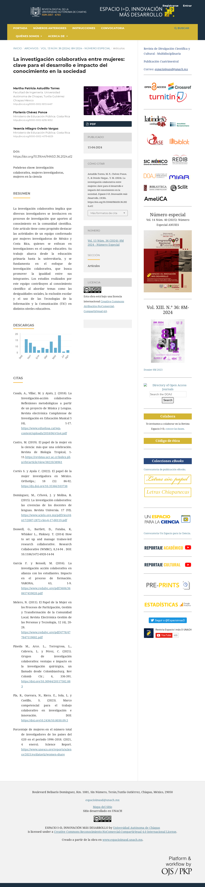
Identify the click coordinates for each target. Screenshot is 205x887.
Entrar (187, 5)
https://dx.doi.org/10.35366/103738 (44, 486)
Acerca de (56, 36)
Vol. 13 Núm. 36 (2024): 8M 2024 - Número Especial (76, 48)
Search (167, 400)
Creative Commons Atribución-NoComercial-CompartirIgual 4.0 (104, 306)
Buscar (183, 28)
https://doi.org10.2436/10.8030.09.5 (44, 720)
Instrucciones (83, 28)
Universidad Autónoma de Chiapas (136, 828)
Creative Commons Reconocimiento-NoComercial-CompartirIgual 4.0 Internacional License (115, 832)
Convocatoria (112, 28)
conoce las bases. (175, 428)
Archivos (31, 48)
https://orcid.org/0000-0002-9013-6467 (32, 104)
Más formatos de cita (103, 213)
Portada (20, 28)
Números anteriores (49, 28)
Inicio (17, 48)
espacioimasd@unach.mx (102, 800)
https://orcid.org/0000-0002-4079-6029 (33, 136)
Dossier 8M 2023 (153, 369)
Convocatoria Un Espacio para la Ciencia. (167, 533)
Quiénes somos (28, 36)
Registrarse (170, 5)
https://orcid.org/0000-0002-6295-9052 (33, 120)
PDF (92, 124)
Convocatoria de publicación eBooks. (165, 469)
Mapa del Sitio (102, 807)
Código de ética (168, 440)
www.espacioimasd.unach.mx (122, 840)
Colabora (167, 416)
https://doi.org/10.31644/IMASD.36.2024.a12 (42, 156)
